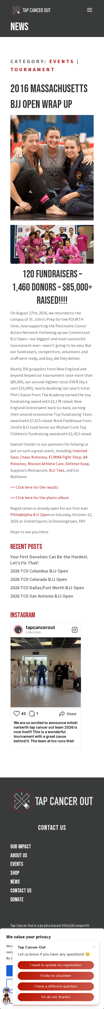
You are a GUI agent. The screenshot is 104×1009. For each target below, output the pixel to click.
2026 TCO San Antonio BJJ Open (41, 596)
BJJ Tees (56, 470)
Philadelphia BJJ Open (29, 514)
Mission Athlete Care (46, 463)
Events (61, 61)
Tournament (32, 69)
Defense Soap (77, 463)
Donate (16, 899)
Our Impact (20, 846)
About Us (18, 855)
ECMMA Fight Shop (65, 457)
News (15, 882)
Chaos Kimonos (33, 457)
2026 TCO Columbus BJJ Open (39, 571)
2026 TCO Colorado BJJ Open (38, 579)
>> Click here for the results (34, 487)
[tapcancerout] (18, 629)
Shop (14, 873)
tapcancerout (40, 627)
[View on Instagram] (75, 630)
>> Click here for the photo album (39, 497)
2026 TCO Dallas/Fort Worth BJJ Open (47, 588)
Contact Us (52, 828)
